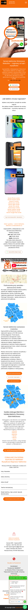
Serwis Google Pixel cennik (14, 212)
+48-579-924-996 (15, 80)
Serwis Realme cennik (14, 211)
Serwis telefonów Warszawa (14, 373)
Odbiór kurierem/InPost (14, 381)
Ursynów (14, 431)
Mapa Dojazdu (15, 85)
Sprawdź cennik (15, 88)
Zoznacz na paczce (14, 540)
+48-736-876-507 (14, 575)
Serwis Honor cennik (14, 208)
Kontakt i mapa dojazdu (15, 377)
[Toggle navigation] (26, 2)
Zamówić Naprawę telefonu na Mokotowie (15, 450)
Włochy (14, 437)
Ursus (14, 439)
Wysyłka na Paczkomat (14, 563)
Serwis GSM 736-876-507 (13, 2)
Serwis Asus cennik (14, 203)
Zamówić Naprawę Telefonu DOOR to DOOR (14, 499)
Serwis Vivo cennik (14, 206)
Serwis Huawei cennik (14, 199)
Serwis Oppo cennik (14, 204)
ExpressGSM (19, 607)
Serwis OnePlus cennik (14, 209)
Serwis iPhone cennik (14, 198)
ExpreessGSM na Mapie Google (15, 252)
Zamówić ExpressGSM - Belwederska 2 (14, 217)
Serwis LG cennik (14, 201)
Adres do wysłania (14, 538)
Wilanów (14, 433)
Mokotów (14, 434)
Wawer (14, 436)
